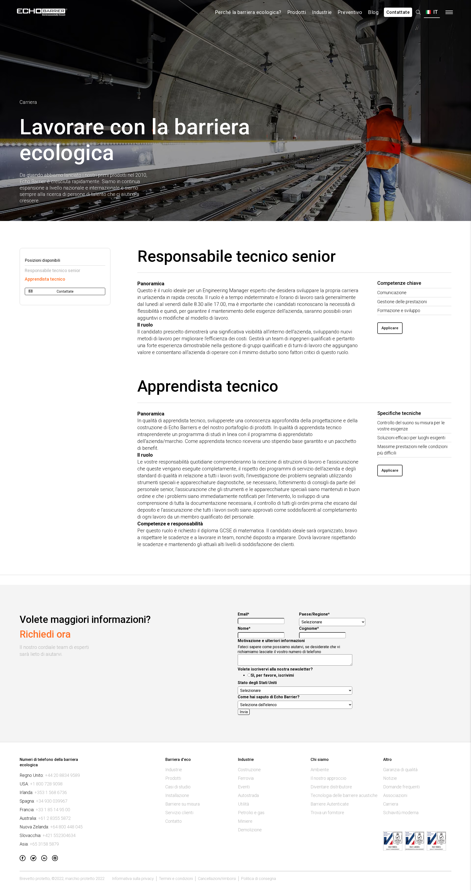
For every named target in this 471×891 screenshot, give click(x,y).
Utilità (243, 804)
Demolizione (250, 829)
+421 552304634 (59, 835)
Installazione (177, 795)
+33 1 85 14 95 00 (53, 809)
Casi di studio (178, 786)
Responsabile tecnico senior (52, 270)
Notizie (390, 778)
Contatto (173, 821)
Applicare (389, 328)
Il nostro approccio (328, 778)
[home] (42, 12)
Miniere (245, 821)
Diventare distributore (331, 786)
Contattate (398, 12)
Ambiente (320, 769)
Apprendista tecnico (45, 279)
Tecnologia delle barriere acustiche (344, 795)
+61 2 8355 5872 (54, 818)
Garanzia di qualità (400, 769)
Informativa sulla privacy (133, 878)
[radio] (303, 675)
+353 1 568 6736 (50, 792)
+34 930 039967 (51, 801)
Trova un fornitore (327, 812)
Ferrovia (246, 778)
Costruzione (249, 769)
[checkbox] (298, 675)
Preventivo (350, 12)
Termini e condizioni (176, 878)
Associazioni (395, 795)
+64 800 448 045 (66, 826)
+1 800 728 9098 (46, 783)
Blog (373, 12)
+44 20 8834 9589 (62, 775)
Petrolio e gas (251, 812)
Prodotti (296, 12)
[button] (432, 12)
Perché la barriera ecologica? (248, 12)
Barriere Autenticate (330, 804)
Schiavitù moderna (401, 812)
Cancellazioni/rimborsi (217, 878)
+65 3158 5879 (44, 844)
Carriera (390, 804)
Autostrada (248, 795)
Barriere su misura (182, 804)
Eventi (244, 786)
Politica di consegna (258, 878)
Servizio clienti (179, 812)
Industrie (322, 12)
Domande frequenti (401, 786)
